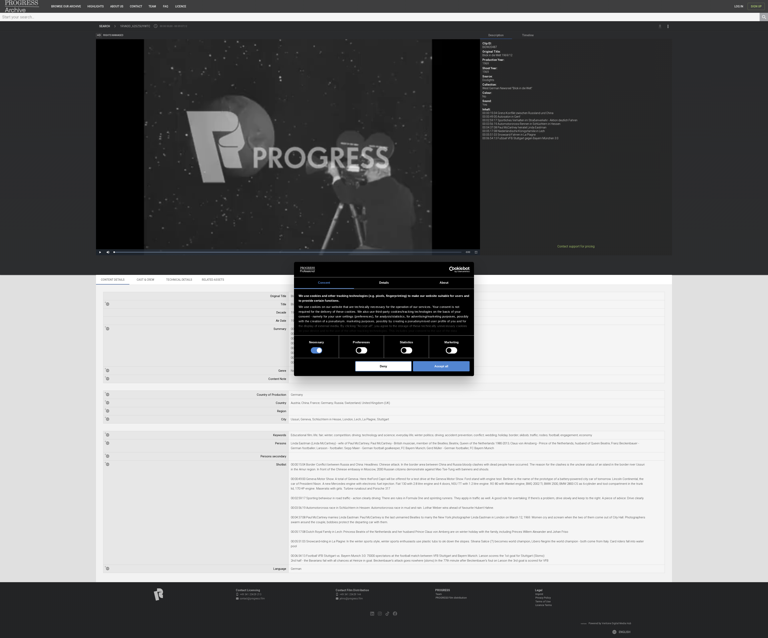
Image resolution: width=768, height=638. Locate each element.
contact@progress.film (250, 598)
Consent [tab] (324, 282)
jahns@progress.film (349, 598)
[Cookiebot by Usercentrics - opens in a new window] (452, 269)
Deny (383, 366)
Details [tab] (384, 282)
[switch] (361, 350)
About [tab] (444, 282)
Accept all (441, 366)
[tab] (496, 35)
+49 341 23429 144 (348, 594)
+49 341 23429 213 (248, 594)
